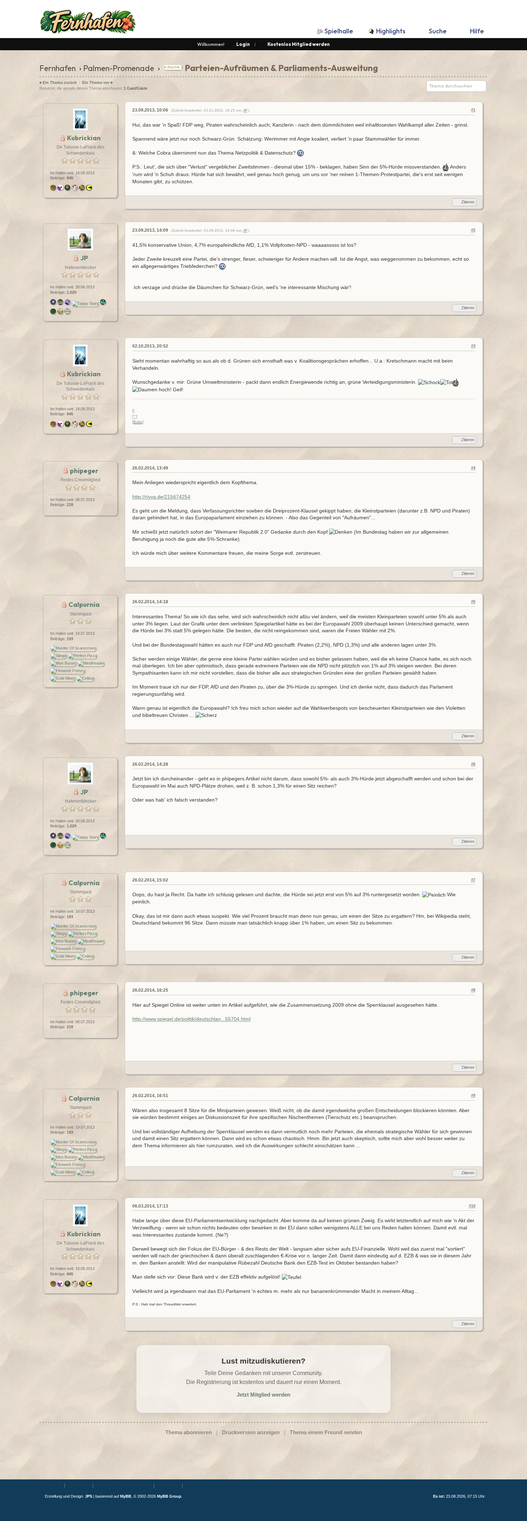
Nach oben (79, 1485)
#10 (472, 1206)
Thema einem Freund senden (326, 1432)
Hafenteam (168, 1485)
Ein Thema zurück (60, 82)
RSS (190, 1485)
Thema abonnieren (188, 1432)
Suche (438, 31)
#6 (473, 764)
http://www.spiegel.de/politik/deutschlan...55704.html (191, 1019)
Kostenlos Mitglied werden (298, 44)
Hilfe (477, 31)
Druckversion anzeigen (251, 1432)
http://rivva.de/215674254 (161, 497)
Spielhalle (338, 31)
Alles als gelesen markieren (123, 1485)
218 (70, 504)
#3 (473, 346)
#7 (473, 880)
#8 (473, 990)
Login (243, 44)
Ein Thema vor (95, 82)
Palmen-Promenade (118, 68)
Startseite (52, 1485)
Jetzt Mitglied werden (263, 1395)
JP (245, 110)
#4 (473, 468)
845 (70, 178)
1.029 (71, 292)
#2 (473, 230)
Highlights (390, 31)
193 (70, 639)
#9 (473, 1095)
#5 (473, 601)
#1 (473, 110)
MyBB (125, 1496)
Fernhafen (57, 68)
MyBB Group (169, 1496)
